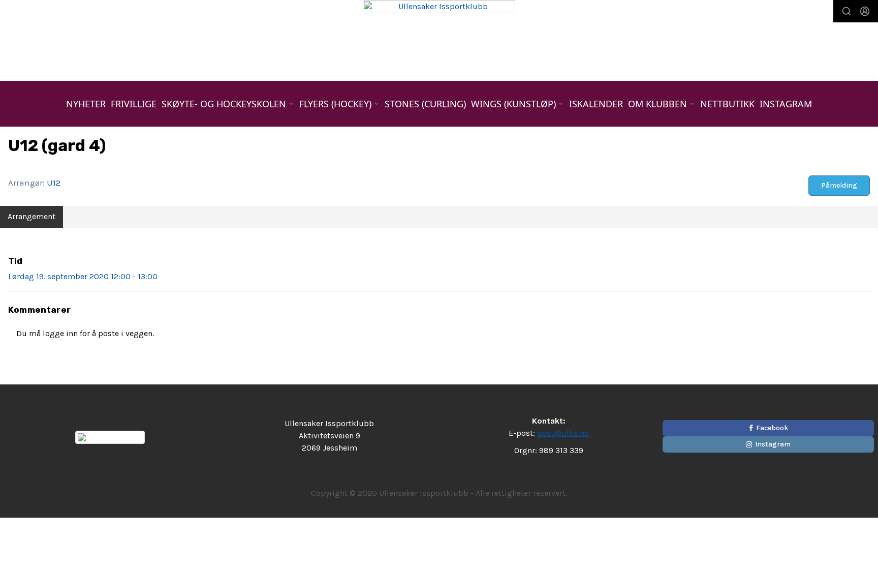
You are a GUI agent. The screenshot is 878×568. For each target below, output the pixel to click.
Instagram (786, 104)
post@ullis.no (563, 433)
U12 (53, 182)
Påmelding (839, 185)
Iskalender (596, 104)
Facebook (772, 428)
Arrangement (31, 216)
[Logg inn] (865, 11)
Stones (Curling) (425, 104)
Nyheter (86, 104)
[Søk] (846, 11)
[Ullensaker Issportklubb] (439, 32)
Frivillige (133, 104)
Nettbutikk (727, 104)
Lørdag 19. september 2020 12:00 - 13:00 (83, 276)
